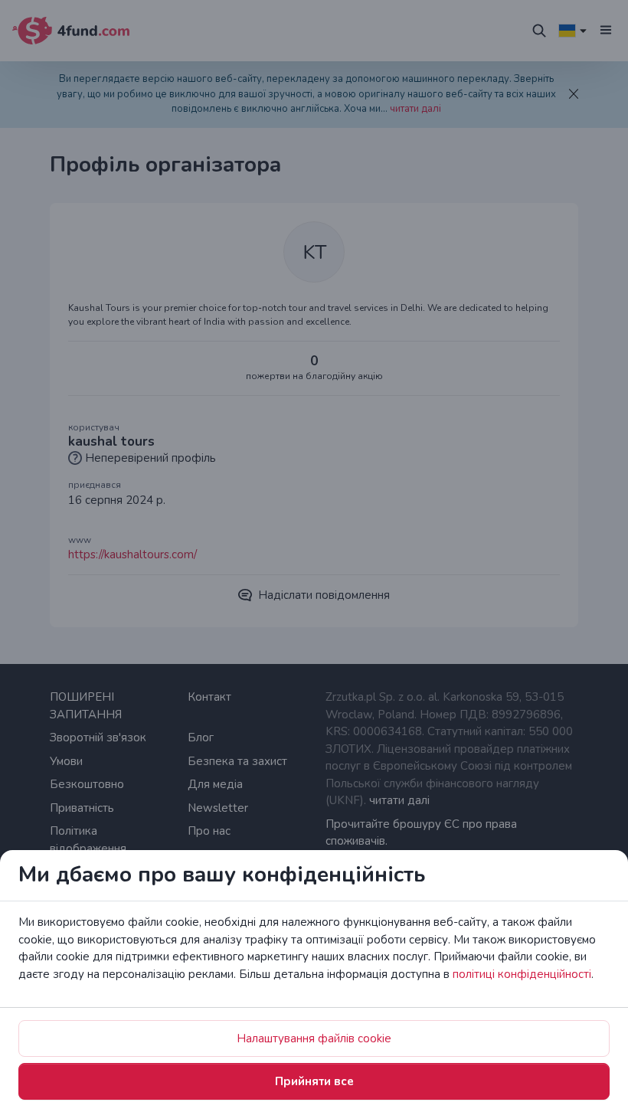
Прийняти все (314, 1081)
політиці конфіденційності (522, 974)
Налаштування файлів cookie (314, 1038)
